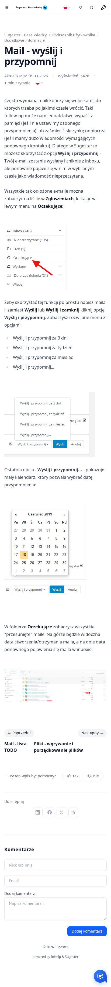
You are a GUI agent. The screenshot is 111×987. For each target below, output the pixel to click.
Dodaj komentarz (19, 893)
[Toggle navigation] (6, 7)
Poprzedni (21, 732)
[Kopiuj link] (73, 812)
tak (75, 775)
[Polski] (67, 7)
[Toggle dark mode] (91, 7)
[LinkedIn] (38, 812)
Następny (90, 732)
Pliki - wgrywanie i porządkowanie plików (58, 747)
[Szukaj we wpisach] (81, 7)
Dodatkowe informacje (24, 40)
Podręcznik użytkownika (73, 34)
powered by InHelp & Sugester (55, 956)
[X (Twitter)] (61, 812)
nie (96, 775)
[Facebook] (49, 812)
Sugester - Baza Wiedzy (25, 34)
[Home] (32, 7)
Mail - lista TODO (15, 747)
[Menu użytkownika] (103, 7)
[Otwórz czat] (100, 976)
